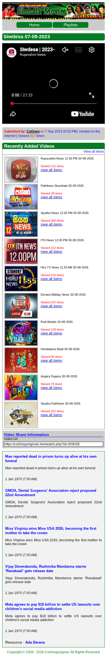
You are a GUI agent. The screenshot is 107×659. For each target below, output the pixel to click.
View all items (93, 151)
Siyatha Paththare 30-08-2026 (60, 403)
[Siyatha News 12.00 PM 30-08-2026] (21, 235)
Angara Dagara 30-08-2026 (59, 376)
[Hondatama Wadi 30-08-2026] (21, 371)
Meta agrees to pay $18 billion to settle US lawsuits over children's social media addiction (52, 606)
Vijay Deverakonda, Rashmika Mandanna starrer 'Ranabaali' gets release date (45, 568)
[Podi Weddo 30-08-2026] (21, 344)
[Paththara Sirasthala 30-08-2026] (21, 208)
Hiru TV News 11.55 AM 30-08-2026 (64, 267)
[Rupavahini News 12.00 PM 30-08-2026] (21, 181)
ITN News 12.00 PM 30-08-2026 (62, 240)
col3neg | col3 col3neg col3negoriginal (53, 6)
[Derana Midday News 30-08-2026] (21, 317)
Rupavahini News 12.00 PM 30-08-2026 (67, 158)
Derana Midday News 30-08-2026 (63, 294)
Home (34, 25)
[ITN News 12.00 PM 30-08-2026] (21, 262)
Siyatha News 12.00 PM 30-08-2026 (65, 213)
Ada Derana (35, 642)
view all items (51, 170)
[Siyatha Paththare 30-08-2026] (21, 426)
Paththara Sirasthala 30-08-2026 (62, 185)
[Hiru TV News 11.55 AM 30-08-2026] (21, 289)
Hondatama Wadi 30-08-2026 (60, 349)
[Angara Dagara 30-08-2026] (21, 398)
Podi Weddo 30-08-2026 (57, 321)
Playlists (71, 25)
